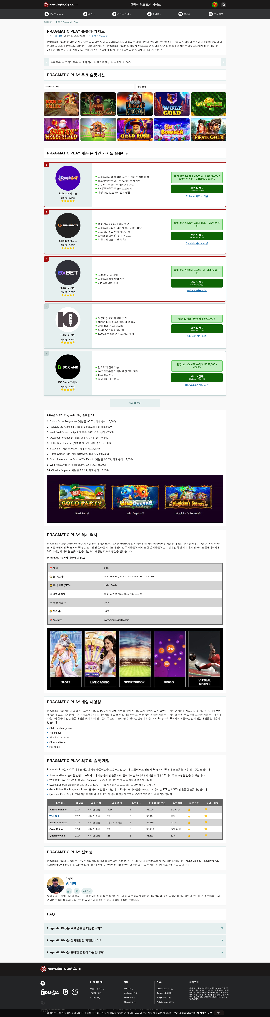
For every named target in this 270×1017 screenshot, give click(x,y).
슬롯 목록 (56, 62)
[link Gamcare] (65, 992)
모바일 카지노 (96, 993)
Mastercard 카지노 (131, 993)
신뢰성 (117, 62)
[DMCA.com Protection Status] (49, 992)
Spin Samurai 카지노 (166, 1002)
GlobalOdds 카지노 (165, 989)
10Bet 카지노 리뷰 (197, 336)
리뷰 (90, 14)
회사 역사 (87, 62)
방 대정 (58, 35)
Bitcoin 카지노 (129, 998)
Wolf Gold (54, 816)
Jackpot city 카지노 (165, 993)
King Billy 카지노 (164, 998)
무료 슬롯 (218, 14)
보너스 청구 (197, 188)
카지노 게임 (123, 14)
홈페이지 (48, 22)
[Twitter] (77, 891)
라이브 (155, 14)
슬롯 (57, 22)
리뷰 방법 (91, 35)
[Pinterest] (42, 983)
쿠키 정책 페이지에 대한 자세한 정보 (193, 1013)
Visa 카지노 (128, 989)
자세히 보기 (135, 403)
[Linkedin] (69, 891)
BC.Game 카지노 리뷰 (197, 384)
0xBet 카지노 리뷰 (197, 290)
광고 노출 (103, 35)
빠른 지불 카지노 (97, 989)
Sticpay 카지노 (130, 1002)
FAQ (128, 62)
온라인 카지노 (57, 14)
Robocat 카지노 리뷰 (197, 196)
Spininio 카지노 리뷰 (197, 243)
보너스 (187, 14)
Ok (218, 1013)
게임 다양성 (103, 62)
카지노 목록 (71, 62)
